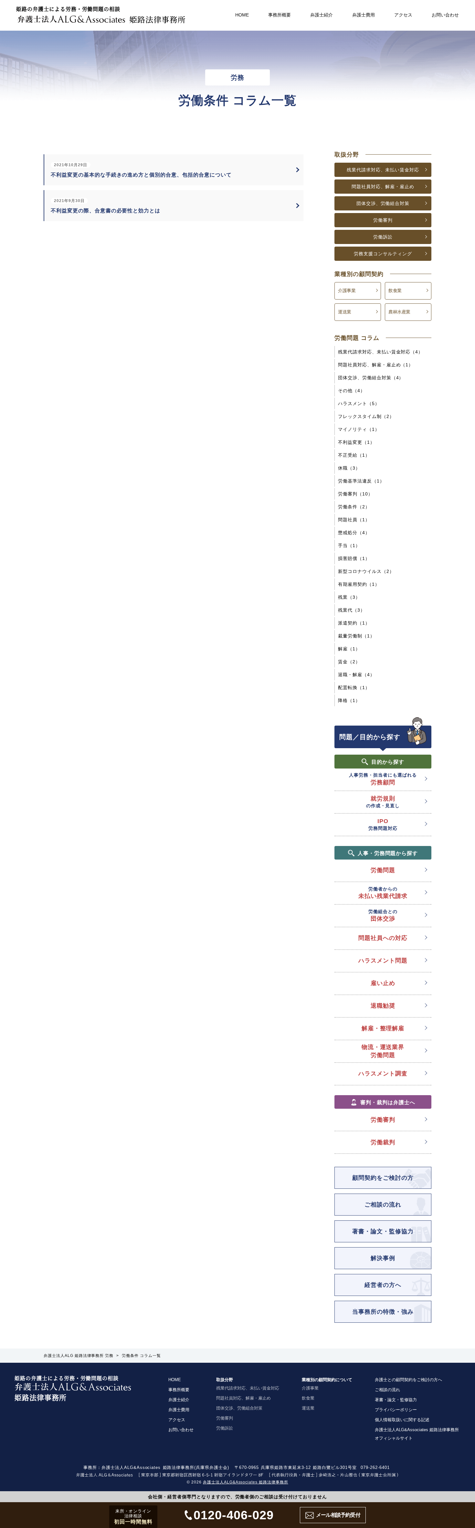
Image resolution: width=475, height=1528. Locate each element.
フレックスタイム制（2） (366, 416)
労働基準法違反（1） (361, 481)
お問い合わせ (445, 14)
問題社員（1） (354, 519)
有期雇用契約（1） (359, 584)
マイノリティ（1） (359, 429)
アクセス (403, 14)
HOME (242, 14)
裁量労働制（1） (356, 635)
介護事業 (346, 290)
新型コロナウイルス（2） (366, 571)
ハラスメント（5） (359, 403)
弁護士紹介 (321, 14)
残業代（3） (351, 610)
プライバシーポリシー (396, 1409)
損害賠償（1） (354, 558)
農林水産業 (399, 311)
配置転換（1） (354, 687)
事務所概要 (279, 14)
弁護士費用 (363, 14)
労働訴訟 (383, 236)
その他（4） (351, 390)
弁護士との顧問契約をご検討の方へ (408, 1379)
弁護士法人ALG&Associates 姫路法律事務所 (245, 1482)
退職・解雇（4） (356, 674)
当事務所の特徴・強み (383, 1312)
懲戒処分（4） (354, 532)
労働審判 (383, 220)
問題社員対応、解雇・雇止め (383, 186)
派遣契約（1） (354, 623)
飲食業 (395, 290)
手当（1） (349, 545)
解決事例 (383, 1258)
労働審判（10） (355, 493)
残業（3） (349, 597)
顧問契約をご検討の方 (383, 1178)
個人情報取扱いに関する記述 (402, 1419)
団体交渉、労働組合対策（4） (371, 377)
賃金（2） (349, 661)
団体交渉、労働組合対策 (383, 203)
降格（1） (349, 700)
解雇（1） (349, 648)
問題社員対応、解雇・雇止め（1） (375, 364)
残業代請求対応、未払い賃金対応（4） (380, 351)
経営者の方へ (382, 1285)
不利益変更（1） (356, 442)
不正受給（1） (354, 455)
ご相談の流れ (382, 1204)
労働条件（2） (354, 506)
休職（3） (349, 468)
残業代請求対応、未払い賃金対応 (383, 169)
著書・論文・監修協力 (383, 1231)
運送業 (344, 311)
